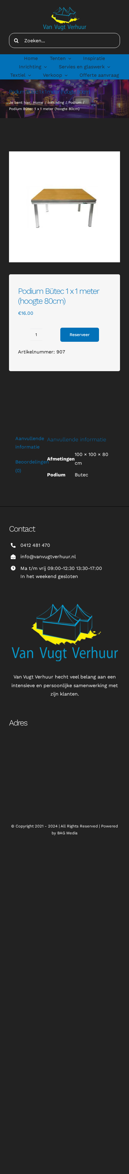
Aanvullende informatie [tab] (26, 443)
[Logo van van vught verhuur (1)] (64, 5)
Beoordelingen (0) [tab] (26, 466)
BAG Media (67, 833)
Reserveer (80, 334)
